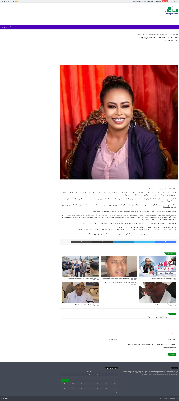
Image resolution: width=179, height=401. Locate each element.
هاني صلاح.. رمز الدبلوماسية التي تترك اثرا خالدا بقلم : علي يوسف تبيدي (83, 278)
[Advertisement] (60, 14)
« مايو (117, 392)
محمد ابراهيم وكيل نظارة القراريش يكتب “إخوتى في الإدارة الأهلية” (84, 304)
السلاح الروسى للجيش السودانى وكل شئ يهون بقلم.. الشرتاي (163, 304)
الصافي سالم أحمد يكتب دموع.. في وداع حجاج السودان (164, 278)
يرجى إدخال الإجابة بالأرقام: (169, 347)
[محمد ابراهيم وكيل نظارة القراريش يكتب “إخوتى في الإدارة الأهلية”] (80, 292)
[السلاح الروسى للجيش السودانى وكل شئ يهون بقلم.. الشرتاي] (157, 292)
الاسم (174, 333)
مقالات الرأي (164, 34)
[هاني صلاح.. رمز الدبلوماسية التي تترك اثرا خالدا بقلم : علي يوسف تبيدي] (80, 266)
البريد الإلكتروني (172, 339)
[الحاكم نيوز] (171, 10)
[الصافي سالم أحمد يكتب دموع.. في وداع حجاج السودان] (157, 266)
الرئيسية (175, 34)
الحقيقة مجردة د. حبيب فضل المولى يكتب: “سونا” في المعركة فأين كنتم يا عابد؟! (120, 278)
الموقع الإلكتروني (113, 339)
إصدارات (170, 34)
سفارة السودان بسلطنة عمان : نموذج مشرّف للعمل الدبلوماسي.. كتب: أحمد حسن (120, 282)
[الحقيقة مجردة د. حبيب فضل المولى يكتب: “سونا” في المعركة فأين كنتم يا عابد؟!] (119, 266)
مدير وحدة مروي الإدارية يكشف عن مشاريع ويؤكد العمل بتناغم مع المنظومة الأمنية (143, 1)
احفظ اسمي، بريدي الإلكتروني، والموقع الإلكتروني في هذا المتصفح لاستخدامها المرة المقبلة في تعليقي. (151, 344)
